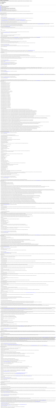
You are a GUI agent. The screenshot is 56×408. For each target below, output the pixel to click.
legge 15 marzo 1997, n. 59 (23, 20)
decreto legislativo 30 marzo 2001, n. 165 (31, 50)
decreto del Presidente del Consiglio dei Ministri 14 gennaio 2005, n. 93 (13, 344)
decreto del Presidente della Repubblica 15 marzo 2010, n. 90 (21, 19)
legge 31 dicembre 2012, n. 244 (38, 80)
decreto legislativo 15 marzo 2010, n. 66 (7, 32)
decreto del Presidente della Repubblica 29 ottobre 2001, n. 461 (31, 292)
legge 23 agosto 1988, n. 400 (16, 37)
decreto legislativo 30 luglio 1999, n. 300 (5, 20)
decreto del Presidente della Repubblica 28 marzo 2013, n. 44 (23, 308)
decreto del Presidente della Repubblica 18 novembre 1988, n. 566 (9, 308)
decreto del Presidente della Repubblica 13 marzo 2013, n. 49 (20, 373)
